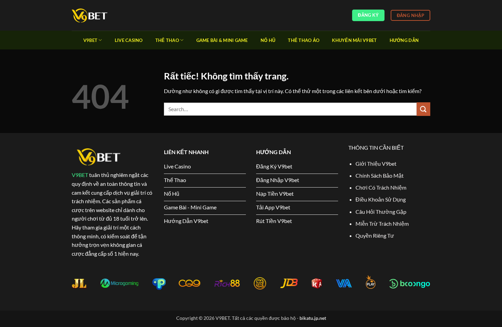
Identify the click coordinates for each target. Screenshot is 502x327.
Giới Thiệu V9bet (375, 163)
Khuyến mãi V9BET (354, 40)
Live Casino (129, 40)
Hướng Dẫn (404, 40)
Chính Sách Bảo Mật (379, 175)
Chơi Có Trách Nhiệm (381, 187)
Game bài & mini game (222, 40)
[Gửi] (423, 109)
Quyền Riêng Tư (374, 235)
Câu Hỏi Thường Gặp (380, 211)
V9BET (80, 175)
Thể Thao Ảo (303, 40)
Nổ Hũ (268, 40)
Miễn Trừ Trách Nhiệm (382, 223)
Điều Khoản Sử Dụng (380, 199)
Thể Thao (167, 40)
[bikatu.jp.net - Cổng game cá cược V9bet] (106, 16)
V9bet (90, 40)
